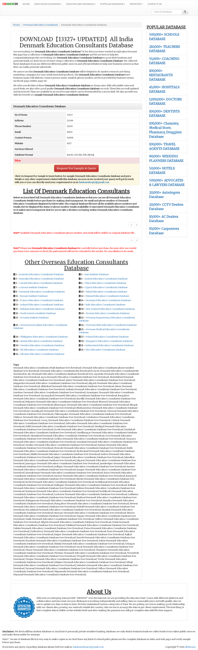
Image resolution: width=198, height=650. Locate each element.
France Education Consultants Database (41, 300)
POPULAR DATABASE (111, 4)
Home (16, 24)
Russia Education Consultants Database (41, 341)
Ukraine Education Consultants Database (42, 354)
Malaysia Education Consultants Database (42, 309)
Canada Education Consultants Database (41, 283)
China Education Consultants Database (105, 283)
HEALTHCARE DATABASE (80, 4)
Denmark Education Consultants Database (42, 291)
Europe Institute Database (34, 296)
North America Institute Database (38, 313)
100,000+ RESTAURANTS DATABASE (161, 75)
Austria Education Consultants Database (106, 278)
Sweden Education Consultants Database (42, 345)
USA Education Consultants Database (105, 349)
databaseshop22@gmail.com (93, 182)
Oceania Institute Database (34, 317)
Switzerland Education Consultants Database (109, 345)
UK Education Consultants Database (39, 349)
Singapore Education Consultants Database (109, 341)
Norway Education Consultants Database (108, 313)
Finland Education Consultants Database (107, 296)
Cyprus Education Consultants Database (106, 287)
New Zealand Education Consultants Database (110, 309)
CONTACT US (154, 4)
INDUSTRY (135, 4)
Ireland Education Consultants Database (41, 304)
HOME (26, 4)
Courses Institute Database (33, 287)
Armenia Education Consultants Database (41, 274)
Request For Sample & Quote (76, 168)
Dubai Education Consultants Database (106, 291)
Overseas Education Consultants (40, 24)
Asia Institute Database (96, 274)
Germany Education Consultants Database (108, 300)
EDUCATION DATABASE (47, 4)
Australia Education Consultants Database (41, 278)
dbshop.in (190, 647)
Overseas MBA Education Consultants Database (111, 325)
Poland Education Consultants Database (107, 336)
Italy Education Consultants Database (105, 304)
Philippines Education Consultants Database (44, 336)
